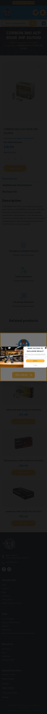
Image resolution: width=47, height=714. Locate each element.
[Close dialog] (46, 348)
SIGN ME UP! (35, 360)
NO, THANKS (35, 365)
